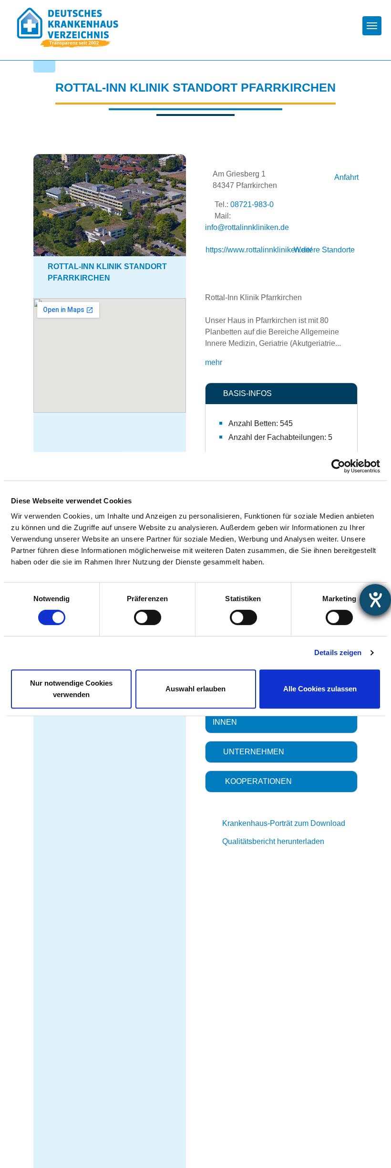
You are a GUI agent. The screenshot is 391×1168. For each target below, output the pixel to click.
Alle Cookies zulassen (320, 689)
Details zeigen (337, 652)
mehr (213, 362)
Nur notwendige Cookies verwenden (71, 689)
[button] (281, 393)
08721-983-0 (252, 204)
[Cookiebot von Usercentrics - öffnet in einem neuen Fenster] (338, 466)
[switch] (147, 617)
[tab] (281, 393)
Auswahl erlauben (195, 689)
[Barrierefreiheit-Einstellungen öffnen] (375, 599)
